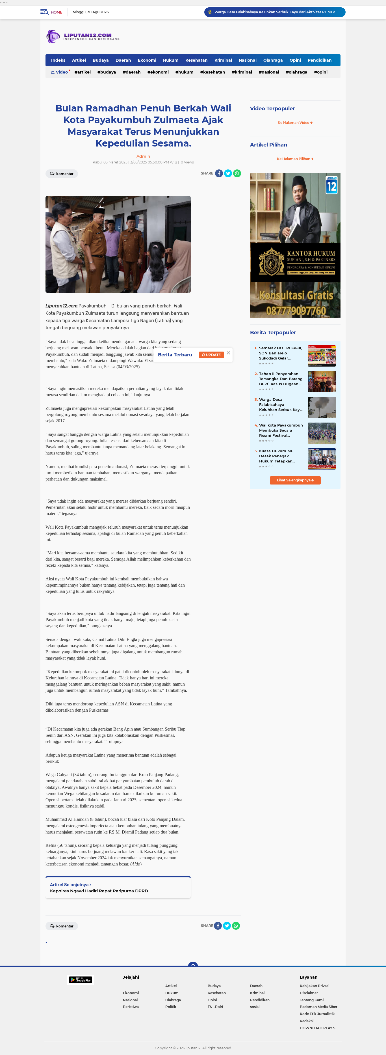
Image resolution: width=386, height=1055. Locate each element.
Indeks (58, 60)
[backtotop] (193, 967)
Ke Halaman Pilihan (294, 159)
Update (213, 355)
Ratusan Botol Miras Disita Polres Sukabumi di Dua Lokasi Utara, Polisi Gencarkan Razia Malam (277, 12)
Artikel (79, 60)
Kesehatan (196, 60)
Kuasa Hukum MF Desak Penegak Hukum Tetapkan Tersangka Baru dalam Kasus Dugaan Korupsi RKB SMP (280, 456)
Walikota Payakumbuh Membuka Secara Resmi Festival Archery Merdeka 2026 (281, 430)
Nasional (248, 60)
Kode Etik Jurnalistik (317, 1014)
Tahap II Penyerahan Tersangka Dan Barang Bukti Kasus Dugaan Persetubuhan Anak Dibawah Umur (281, 379)
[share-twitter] (228, 173)
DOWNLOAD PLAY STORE (320, 1028)
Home (56, 12)
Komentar (64, 174)
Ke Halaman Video (294, 122)
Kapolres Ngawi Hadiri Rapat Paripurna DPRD (99, 890)
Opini (295, 60)
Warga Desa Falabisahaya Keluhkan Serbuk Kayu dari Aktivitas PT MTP (280, 404)
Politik (170, 1007)
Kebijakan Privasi (314, 986)
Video (62, 72)
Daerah (123, 60)
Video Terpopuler (272, 109)
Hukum (171, 60)
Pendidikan (320, 60)
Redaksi (306, 1021)
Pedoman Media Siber (318, 1007)
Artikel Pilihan (268, 145)
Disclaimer (309, 993)
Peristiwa (131, 1007)
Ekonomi (147, 60)
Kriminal (223, 60)
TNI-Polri (215, 1007)
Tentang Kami (312, 1000)
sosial (254, 1007)
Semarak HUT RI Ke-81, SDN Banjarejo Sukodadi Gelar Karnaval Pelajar (280, 353)
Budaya (101, 60)
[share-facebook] (219, 173)
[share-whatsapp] (237, 173)
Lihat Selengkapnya (294, 480)
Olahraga (273, 60)
